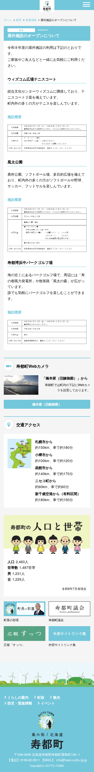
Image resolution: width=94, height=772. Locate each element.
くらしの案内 (18, 697)
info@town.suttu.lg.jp (71, 759)
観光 (56, 697)
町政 (40, 697)
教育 (19, 20)
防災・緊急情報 (20, 702)
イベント (48, 702)
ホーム (8, 20)
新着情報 (31, 20)
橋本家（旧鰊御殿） (47, 404)
